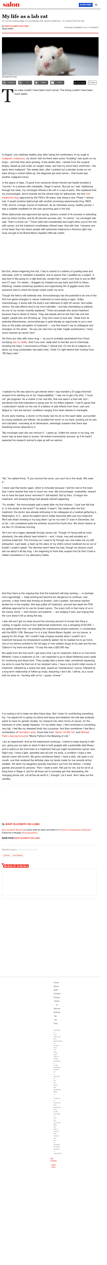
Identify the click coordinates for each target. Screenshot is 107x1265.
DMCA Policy (53, 1166)
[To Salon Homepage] (11, 4)
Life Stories (17, 856)
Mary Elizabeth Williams (16, 26)
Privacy (57, 998)
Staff (55, 990)
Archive (57, 1012)
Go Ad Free (56, 1020)
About (56, 986)
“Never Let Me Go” (65, 732)
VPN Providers (53, 1160)
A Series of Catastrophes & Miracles (74, 830)
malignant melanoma (13, 158)
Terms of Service (57, 1005)
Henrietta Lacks (27, 732)
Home (56, 983)
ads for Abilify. (20, 342)
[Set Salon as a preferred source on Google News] (80, 83)
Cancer (6, 856)
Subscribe (86, 5)
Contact (57, 994)
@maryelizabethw (29, 833)
